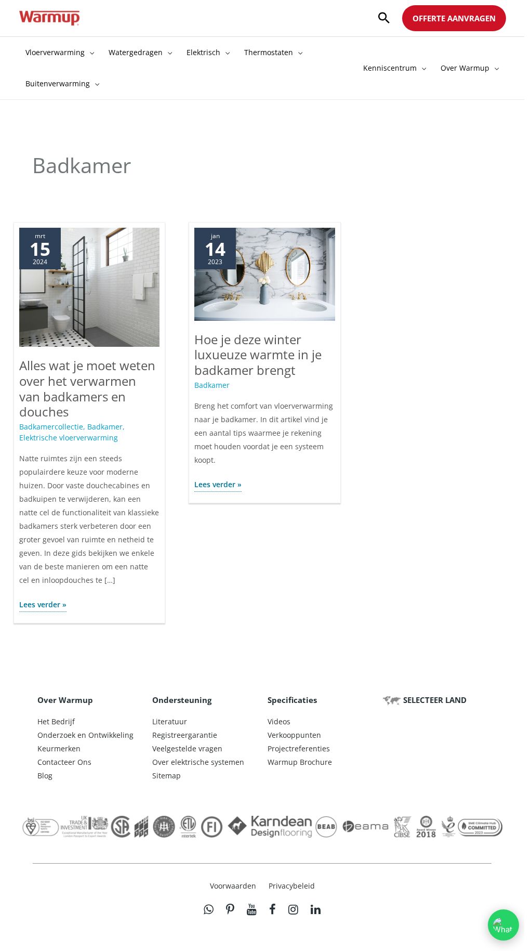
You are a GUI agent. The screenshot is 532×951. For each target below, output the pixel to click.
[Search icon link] (384, 18)
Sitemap (166, 775)
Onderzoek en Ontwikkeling (85, 735)
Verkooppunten (294, 735)
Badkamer (105, 427)
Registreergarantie (184, 735)
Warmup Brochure (300, 762)
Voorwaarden (233, 886)
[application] (89, 52)
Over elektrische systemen (198, 762)
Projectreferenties (299, 748)
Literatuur (169, 721)
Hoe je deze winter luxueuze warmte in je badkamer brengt (258, 355)
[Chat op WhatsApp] (503, 925)
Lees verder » (42, 605)
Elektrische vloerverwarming (68, 437)
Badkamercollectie (51, 427)
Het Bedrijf (56, 721)
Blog (44, 775)
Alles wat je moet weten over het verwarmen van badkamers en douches (87, 388)
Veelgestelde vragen (187, 748)
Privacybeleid (292, 886)
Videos (279, 721)
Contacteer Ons (64, 762)
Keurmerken (59, 748)
